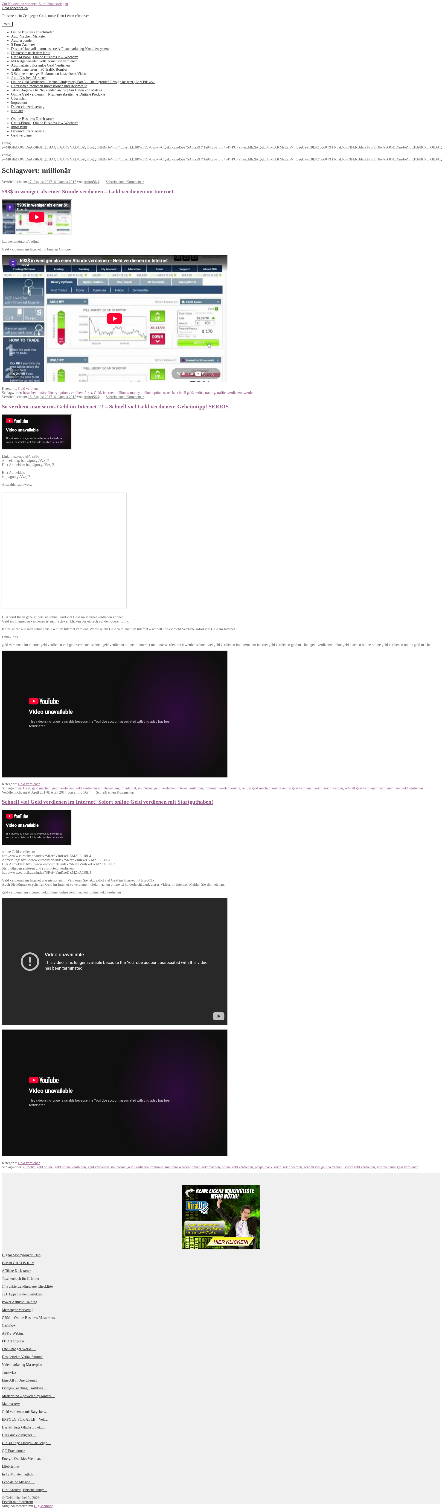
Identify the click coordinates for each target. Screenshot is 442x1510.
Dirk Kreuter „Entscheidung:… (24, 1490)
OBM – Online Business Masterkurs (28, 1318)
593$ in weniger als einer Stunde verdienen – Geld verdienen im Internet (87, 192)
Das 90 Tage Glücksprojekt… (23, 1427)
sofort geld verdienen (359, 1167)
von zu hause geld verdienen (397, 1167)
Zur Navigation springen (20, 4)
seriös (199, 393)
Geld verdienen (22, 135)
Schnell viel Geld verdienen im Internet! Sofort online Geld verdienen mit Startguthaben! (107, 802)
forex (88, 393)
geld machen (41, 788)
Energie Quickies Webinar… (23, 1459)
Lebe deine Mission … (18, 1482)
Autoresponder (22, 40)
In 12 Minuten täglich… (19, 1474)
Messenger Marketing (17, 1310)
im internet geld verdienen (157, 788)
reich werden (333, 788)
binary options (58, 393)
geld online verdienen (70, 1167)
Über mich (18, 98)
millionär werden (217, 788)
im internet (128, 788)
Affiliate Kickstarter (16, 1271)
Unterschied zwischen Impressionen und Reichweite (49, 86)
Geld (97, 393)
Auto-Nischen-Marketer (28, 36)
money (135, 393)
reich (170, 393)
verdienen (234, 393)
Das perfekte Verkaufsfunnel (22, 1357)
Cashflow (9, 1325)
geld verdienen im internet (94, 788)
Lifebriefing (10, 1466)
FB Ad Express (13, 1341)
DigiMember (43, 1506)
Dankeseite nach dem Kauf (30, 53)
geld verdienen (63, 788)
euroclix (29, 1167)
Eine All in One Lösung (19, 1380)
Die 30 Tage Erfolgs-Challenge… (26, 1443)
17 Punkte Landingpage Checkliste (27, 1286)
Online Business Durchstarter (32, 32)
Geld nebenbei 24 (15, 8)
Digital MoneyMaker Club (21, 1255)
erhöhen (77, 393)
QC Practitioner (13, 1451)
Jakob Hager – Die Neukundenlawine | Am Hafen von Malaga (56, 90)
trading (210, 393)
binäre (42, 393)
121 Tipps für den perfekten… (24, 1294)
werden (249, 393)
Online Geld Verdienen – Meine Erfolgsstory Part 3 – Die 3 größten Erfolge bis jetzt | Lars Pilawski (83, 82)
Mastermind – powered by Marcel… (28, 1396)
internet (108, 393)
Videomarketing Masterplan (22, 1365)
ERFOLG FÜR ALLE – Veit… (25, 1419)
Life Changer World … (19, 1349)
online (146, 393)
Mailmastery (11, 1404)
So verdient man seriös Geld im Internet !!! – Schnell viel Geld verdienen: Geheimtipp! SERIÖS (115, 407)
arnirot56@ (92, 182)
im (117, 788)
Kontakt (17, 111)
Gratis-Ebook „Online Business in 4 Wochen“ (44, 57)
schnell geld (184, 393)
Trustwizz (9, 1372)
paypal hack (263, 1167)
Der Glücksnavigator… (19, 1435)
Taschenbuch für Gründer (20, 1278)
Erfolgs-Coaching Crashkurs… (24, 1388)
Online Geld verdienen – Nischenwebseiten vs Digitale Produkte (58, 94)
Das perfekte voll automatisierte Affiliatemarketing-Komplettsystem (60, 49)
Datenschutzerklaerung (27, 107)
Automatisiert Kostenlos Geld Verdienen (40, 65)
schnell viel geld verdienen (323, 1167)
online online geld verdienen (292, 788)
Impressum (19, 103)
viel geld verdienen (409, 788)
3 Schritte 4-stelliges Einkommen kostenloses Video (48, 74)
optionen (158, 393)
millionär (122, 393)
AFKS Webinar (13, 1333)
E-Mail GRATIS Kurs (18, 1263)
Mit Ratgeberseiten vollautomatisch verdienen (44, 61)
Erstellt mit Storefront (17, 1502)
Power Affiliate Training (19, 1302)
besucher (29, 393)
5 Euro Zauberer (23, 45)
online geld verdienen (237, 1167)
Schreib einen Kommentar (125, 182)
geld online (45, 1167)
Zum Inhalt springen (53, 4)
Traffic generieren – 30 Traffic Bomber (39, 69)
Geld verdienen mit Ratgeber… (24, 1412)
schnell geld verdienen (361, 788)
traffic (221, 393)
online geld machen (256, 788)
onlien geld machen (206, 1167)
